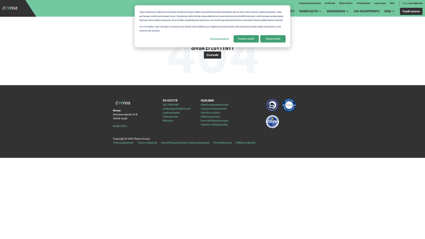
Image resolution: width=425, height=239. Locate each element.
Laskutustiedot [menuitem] (171, 112)
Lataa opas (380, 3)
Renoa (387, 11)
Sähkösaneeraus (336, 11)
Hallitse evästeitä (245, 142)
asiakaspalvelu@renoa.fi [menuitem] (177, 108)
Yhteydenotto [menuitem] (170, 116)
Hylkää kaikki (273, 38)
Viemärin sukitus (308, 11)
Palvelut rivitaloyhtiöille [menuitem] (214, 124)
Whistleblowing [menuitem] (222, 142)
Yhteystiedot (363, 3)
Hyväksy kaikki (246, 38)
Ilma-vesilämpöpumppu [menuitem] (214, 120)
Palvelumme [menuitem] (207, 100)
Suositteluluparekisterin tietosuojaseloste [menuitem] (185, 142)
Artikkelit (330, 3)
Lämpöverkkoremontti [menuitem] (214, 108)
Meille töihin (345, 3)
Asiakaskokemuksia (310, 3)
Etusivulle (212, 55)
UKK (392, 3)
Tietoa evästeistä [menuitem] (147, 142)
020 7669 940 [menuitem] (171, 104)
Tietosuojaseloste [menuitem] (123, 142)
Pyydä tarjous (411, 11)
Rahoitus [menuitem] (168, 120)
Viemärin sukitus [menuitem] (210, 112)
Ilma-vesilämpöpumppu (367, 11)
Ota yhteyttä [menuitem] (170, 100)
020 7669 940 (415, 3)
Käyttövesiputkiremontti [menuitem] (215, 104)
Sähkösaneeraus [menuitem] (210, 116)
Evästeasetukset (219, 38)
